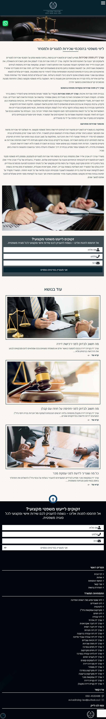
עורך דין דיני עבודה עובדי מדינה (87, 589)
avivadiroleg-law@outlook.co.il (84, 652)
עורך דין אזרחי (95, 573)
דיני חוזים (97, 566)
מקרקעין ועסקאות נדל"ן (91, 562)
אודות (99, 530)
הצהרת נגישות (95, 540)
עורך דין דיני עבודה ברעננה (89, 586)
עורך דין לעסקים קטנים (91, 613)
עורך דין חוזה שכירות (92, 596)
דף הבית (98, 527)
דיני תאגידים (96, 556)
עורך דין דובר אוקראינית (91, 576)
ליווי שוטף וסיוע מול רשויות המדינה (86, 552)
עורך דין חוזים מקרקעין (91, 603)
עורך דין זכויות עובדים (92, 593)
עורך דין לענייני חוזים (92, 609)
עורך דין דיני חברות (93, 583)
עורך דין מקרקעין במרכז (91, 623)
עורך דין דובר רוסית (93, 579)
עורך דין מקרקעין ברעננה (90, 626)
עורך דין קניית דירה (93, 633)
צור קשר (98, 537)
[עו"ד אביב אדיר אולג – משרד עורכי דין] (53, 7)
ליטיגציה (98, 559)
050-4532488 (92, 648)
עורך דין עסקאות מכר (92, 630)
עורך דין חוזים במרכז (92, 599)
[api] (5, 23)
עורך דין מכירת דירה (92, 616)
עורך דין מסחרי (95, 619)
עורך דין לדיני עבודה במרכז (89, 606)
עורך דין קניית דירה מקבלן (90, 636)
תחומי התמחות (95, 533)
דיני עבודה (97, 569)
